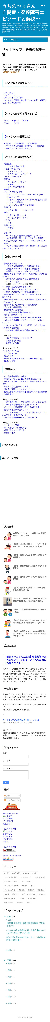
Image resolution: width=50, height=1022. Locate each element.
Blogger (29, 1017)
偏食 (28, 903)
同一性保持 (32, 898)
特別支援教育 (8, 903)
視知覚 (6, 894)
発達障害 (20, 903)
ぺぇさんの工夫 (25, 877)
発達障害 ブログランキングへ (12, 855)
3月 (9, 990)
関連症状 (31, 890)
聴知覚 (22, 898)
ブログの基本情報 (10, 877)
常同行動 (42, 894)
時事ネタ (15, 894)
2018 (9, 917)
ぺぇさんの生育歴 (10, 881)
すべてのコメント (13, 800)
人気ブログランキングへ (10, 813)
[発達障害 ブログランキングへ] (25, 850)
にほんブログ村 (9, 829)
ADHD (6, 873)
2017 (9, 960)
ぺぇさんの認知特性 (11, 886)
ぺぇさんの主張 (39, 877)
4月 (9, 950)
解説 (32, 886)
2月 (9, 997)
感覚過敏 (21, 890)
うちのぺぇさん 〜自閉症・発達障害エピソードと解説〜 (23, 12)
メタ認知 (25, 886)
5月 (9, 920)
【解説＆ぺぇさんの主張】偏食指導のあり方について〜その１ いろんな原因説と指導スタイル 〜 (25, 659)
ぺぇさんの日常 (25, 881)
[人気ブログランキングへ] (25, 806)
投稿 (8, 796)
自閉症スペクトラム (29, 894)
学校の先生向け (9, 890)
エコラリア (16, 873)
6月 (9, 970)
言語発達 (41, 890)
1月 (9, 1003)
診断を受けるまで (10, 898)
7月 (9, 963)
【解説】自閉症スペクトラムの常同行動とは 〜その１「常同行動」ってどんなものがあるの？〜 (29, 633)
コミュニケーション (30, 873)
